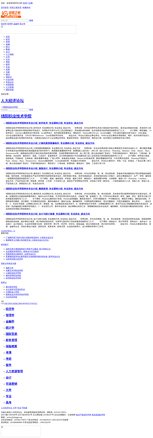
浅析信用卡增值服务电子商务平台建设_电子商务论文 (28, 249)
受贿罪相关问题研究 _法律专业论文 (21, 254)
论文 (8, 59)
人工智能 (9, 54)
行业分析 (9, 80)
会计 (8, 52)
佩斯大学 (9, 268)
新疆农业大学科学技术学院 (17, 294)
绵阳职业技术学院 (10, 107)
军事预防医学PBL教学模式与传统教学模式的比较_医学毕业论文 (33, 257)
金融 (8, 44)
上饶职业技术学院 (13, 273)
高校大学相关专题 (8, 263)
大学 (8, 57)
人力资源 (9, 87)
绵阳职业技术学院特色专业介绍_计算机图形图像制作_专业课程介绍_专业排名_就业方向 (50, 143)
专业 (8, 67)
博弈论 (8, 77)
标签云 (4, 282)
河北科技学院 (11, 297)
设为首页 (5, 7)
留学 (8, 64)
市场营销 (9, 85)
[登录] (24, 3)
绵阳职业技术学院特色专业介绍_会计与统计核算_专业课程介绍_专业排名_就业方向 (48, 214)
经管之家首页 (15, 7)
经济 (8, 39)
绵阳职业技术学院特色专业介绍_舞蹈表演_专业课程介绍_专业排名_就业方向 (44, 188)
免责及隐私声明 (98, 415)
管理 (8, 42)
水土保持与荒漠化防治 (15, 289)
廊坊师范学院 (11, 287)
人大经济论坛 (6, 408)
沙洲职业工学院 (12, 292)
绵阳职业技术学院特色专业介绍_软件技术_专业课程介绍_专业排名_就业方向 (44, 123)
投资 (8, 69)
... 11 (13, 231)
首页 (8, 37)
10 (10, 231)
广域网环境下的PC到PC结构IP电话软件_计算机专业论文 (29, 238)
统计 (8, 47)
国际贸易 (9, 90)
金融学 (16, 24)
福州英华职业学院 (13, 275)
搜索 (31, 20)
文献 (8, 72)
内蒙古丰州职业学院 (14, 270)
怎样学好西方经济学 (14, 259)
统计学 (22, 24)
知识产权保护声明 (83, 415)
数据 (8, 49)
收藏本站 (26, 7)
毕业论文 (9, 82)
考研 (8, 62)
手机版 (24, 408)
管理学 (10, 24)
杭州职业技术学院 (13, 278)
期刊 (8, 74)
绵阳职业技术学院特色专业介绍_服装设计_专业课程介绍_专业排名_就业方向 (44, 168)
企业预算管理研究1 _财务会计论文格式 (22, 251)
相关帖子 (5, 244)
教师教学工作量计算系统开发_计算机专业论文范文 (27, 240)
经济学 (4, 24)
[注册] (30, 3)
